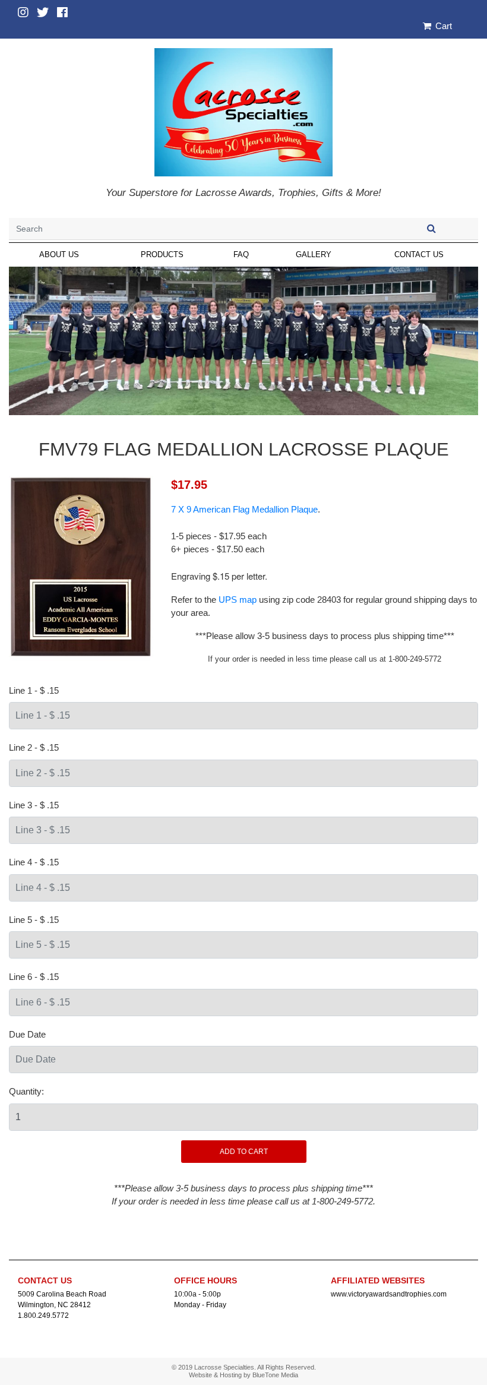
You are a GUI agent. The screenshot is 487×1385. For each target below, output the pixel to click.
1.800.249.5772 (43, 1315)
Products (162, 254)
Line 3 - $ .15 (34, 805)
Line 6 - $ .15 (34, 977)
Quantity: (26, 1091)
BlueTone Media (275, 1374)
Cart (442, 26)
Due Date (27, 1034)
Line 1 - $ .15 (34, 690)
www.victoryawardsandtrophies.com (389, 1294)
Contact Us (419, 254)
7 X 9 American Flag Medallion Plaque (244, 509)
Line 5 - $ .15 (34, 920)
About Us (59, 254)
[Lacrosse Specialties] (243, 111)
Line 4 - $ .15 (34, 862)
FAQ (241, 254)
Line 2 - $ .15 (34, 747)
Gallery (313, 254)
